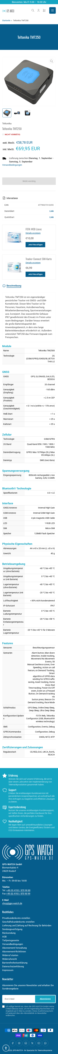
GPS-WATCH (18, 1050)
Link (52, 211)
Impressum (7, 970)
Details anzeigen (33, 233)
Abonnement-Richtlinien (14, 951)
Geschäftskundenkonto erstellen (18, 921)
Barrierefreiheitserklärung (14, 962)
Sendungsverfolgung (12, 929)
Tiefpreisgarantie (10, 940)
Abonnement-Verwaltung (14, 948)
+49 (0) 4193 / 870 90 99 (18, 893)
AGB (4, 936)
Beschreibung (14, 285)
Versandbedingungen (12, 165)
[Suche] (33, 10)
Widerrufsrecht (9, 959)
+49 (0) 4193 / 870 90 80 (18, 890)
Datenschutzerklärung (13, 966)
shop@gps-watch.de (12, 903)
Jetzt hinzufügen (35, 245)
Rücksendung (8, 933)
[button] (6, 1048)
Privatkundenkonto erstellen (16, 918)
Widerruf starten (10, 955)
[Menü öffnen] (52, 10)
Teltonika (6, 123)
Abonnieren (45, 999)
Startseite (6, 20)
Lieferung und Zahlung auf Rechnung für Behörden (26, 925)
